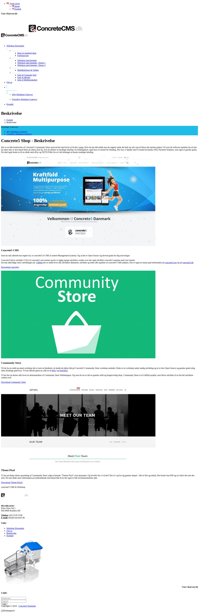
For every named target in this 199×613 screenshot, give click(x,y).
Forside (9, 120)
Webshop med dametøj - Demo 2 (31, 65)
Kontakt (9, 536)
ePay (54, 370)
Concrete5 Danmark (27, 606)
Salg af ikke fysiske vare (22, 72)
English (17, 9)
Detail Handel (18, 58)
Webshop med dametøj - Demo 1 (31, 63)
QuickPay (63, 370)
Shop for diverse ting (21, 51)
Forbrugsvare (23, 55)
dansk (17, 6)
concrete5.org (171, 262)
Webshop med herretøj (27, 60)
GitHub (39, 262)
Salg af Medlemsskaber (27, 80)
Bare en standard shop (26, 53)
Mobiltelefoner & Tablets (28, 70)
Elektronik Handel (20, 68)
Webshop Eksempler (15, 528)
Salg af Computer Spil (26, 75)
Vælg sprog (14, 3)
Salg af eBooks (23, 77)
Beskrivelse (11, 533)
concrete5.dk (187, 262)
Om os (9, 531)
